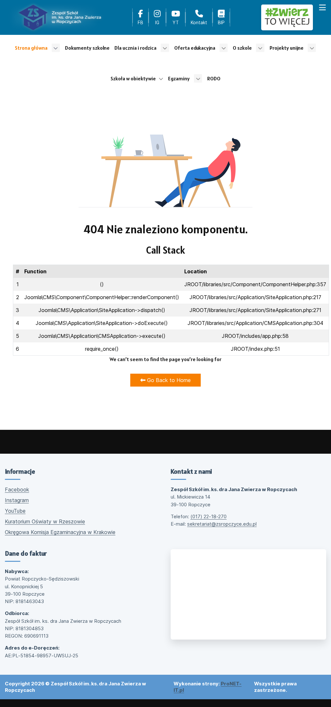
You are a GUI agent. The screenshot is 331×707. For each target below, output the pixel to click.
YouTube (15, 511)
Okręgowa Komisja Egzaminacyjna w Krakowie (60, 532)
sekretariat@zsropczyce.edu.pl (222, 524)
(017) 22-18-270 (208, 516)
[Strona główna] (59, 17)
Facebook (17, 489)
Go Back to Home (168, 380)
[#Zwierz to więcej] (287, 17)
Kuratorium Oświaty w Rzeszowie (45, 521)
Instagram (17, 500)
